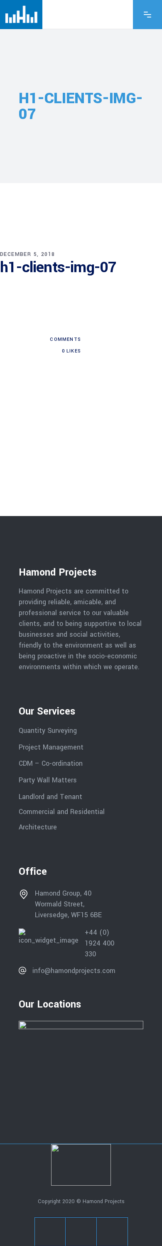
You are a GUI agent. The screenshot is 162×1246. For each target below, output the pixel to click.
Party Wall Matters (48, 780)
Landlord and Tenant (50, 796)
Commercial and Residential (62, 812)
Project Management (51, 747)
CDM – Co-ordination (51, 763)
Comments (64, 339)
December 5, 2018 (27, 254)
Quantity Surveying (48, 730)
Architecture (39, 827)
